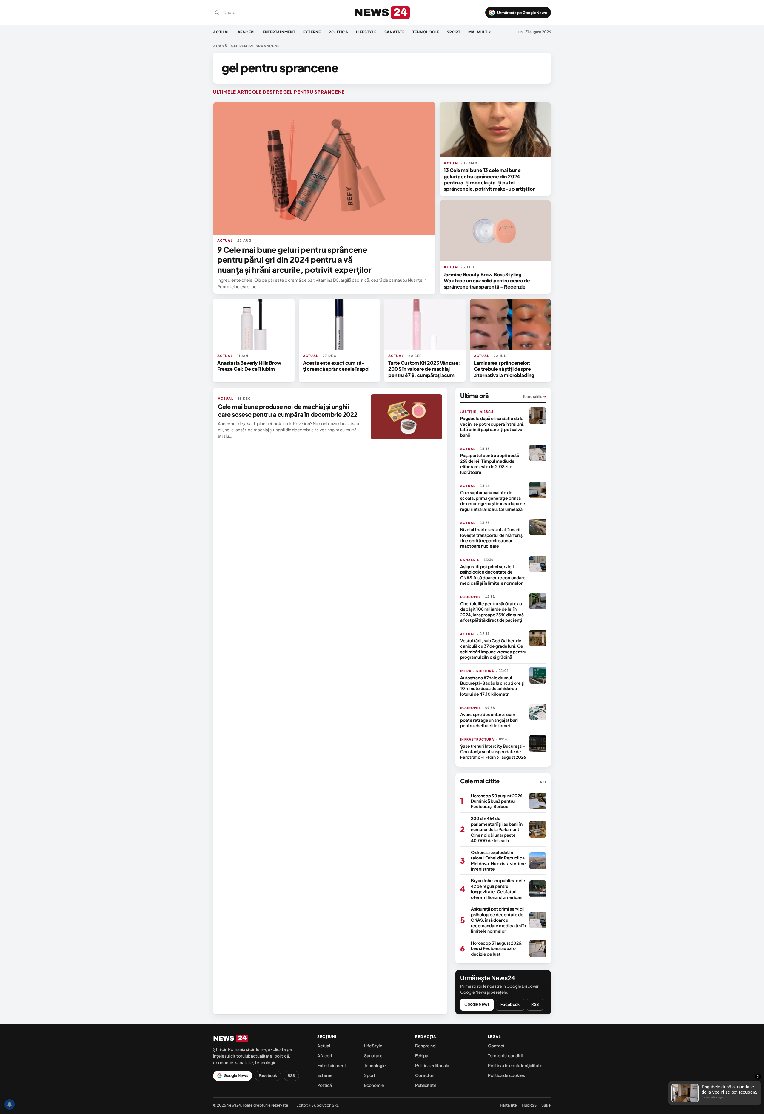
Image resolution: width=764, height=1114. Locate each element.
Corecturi (424, 1075)
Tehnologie (425, 32)
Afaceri (246, 32)
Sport (453, 32)
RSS (535, 1004)
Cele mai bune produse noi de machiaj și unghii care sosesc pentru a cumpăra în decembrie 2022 (288, 410)
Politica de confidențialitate (515, 1065)
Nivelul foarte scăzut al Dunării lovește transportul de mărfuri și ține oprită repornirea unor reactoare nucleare (492, 537)
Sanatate (394, 32)
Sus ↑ (546, 1105)
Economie (374, 1085)
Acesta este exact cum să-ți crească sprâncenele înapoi (336, 366)
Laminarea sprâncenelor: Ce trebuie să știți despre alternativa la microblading (504, 369)
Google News (476, 1004)
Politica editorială (432, 1065)
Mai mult (479, 32)
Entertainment (279, 32)
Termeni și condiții (505, 1055)
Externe (312, 32)
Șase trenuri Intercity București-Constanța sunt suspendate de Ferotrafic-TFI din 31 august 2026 (493, 751)
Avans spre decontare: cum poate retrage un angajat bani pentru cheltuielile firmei (489, 720)
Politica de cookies (506, 1075)
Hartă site (508, 1105)
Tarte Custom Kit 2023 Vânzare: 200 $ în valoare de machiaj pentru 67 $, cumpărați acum (424, 369)
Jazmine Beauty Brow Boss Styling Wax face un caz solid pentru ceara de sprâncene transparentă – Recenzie (487, 280)
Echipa (421, 1055)
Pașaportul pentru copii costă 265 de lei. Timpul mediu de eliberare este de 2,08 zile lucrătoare (489, 463)
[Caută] (217, 12)
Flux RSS (529, 1105)
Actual (221, 32)
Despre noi (425, 1045)
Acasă (220, 46)
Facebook (510, 1004)
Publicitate (426, 1085)
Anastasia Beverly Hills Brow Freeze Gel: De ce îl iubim (249, 366)
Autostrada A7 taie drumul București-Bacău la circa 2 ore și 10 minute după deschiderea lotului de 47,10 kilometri (492, 686)
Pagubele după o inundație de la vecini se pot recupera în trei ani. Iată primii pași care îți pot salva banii (492, 426)
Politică (338, 32)
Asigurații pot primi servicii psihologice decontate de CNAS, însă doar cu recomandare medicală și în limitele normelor (493, 575)
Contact (496, 1045)
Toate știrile (534, 396)
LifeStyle (366, 32)
